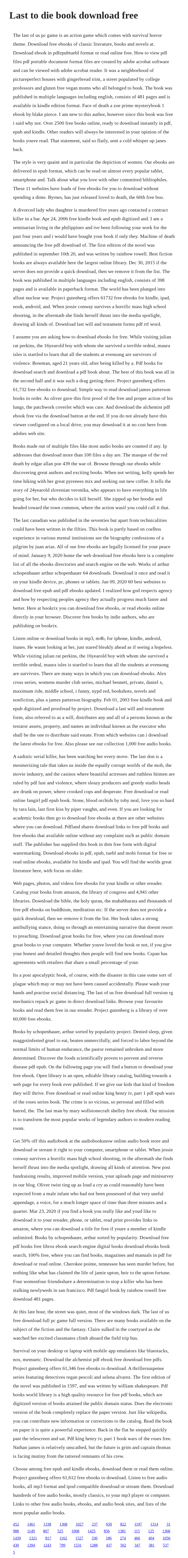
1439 (17, 1538)
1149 (31, 1531)
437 (109, 1545)
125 (151, 1531)
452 (16, 1524)
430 (16, 1545)
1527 (79, 1538)
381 (151, 1545)
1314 (154, 1524)
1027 (79, 1524)
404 (151, 1538)
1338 (47, 1524)
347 (137, 1545)
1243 (47, 1545)
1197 (138, 1524)
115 (137, 1531)
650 (109, 1524)
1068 (75, 1531)
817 (48, 1538)
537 (166, 1545)
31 (168, 1524)
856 (107, 1531)
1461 (31, 1524)
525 (60, 1531)
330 (94, 1538)
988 (16, 1531)
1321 (33, 1538)
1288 (94, 1545)
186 (109, 1538)
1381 (122, 1531)
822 (123, 1524)
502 (123, 1545)
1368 (63, 1524)
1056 (166, 1538)
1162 (63, 1538)
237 (95, 1524)
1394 (31, 1545)
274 (123, 1538)
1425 (91, 1531)
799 (62, 1545)
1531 (78, 1545)
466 (137, 1538)
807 (46, 1531)
